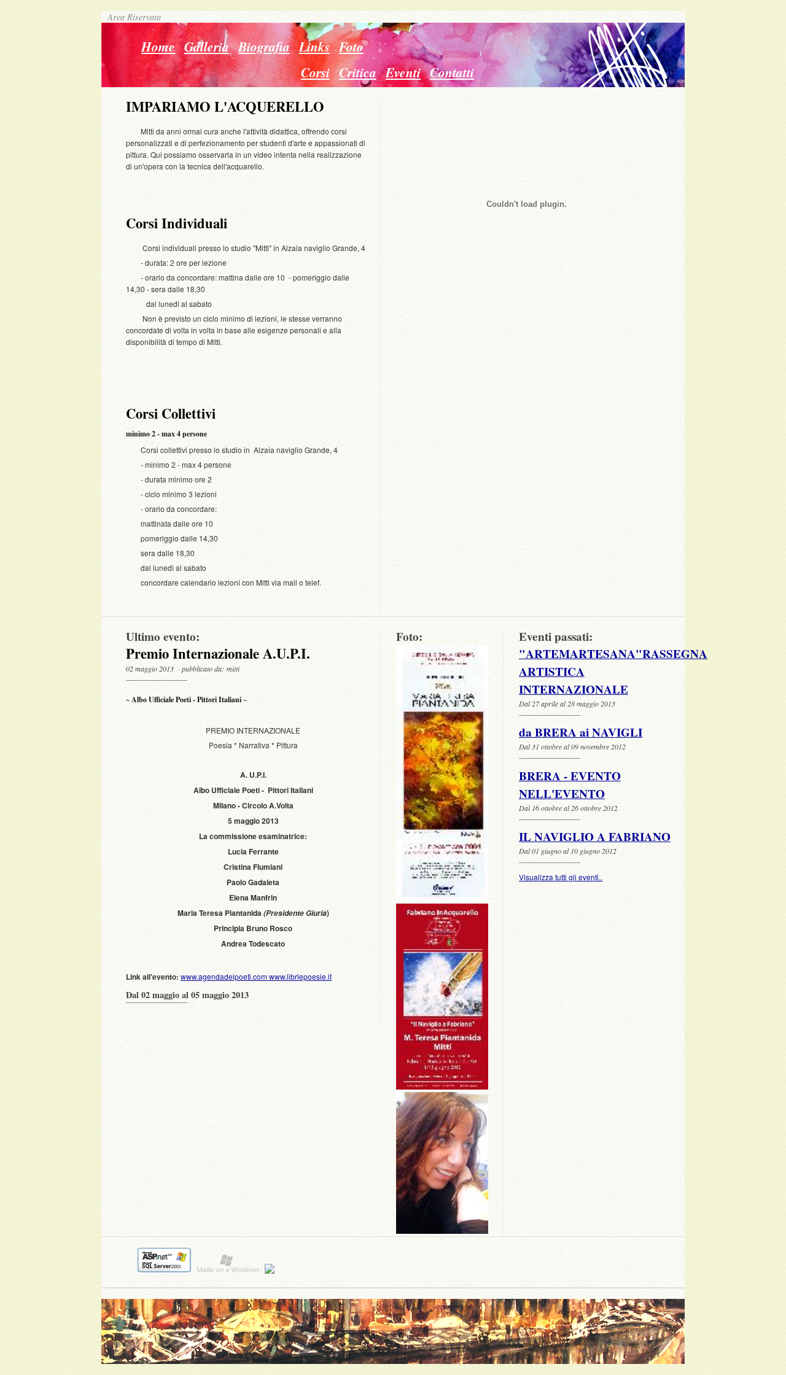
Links (314, 46)
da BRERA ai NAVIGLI (580, 732)
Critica (357, 72)
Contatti (452, 72)
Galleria (206, 46)
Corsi (315, 72)
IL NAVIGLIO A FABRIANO (595, 836)
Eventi (403, 72)
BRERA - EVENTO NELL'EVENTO (570, 784)
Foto (351, 46)
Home (158, 46)
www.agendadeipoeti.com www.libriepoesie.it (256, 976)
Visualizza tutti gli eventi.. (560, 877)
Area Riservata (131, 17)
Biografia (264, 46)
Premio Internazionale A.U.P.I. (218, 653)
